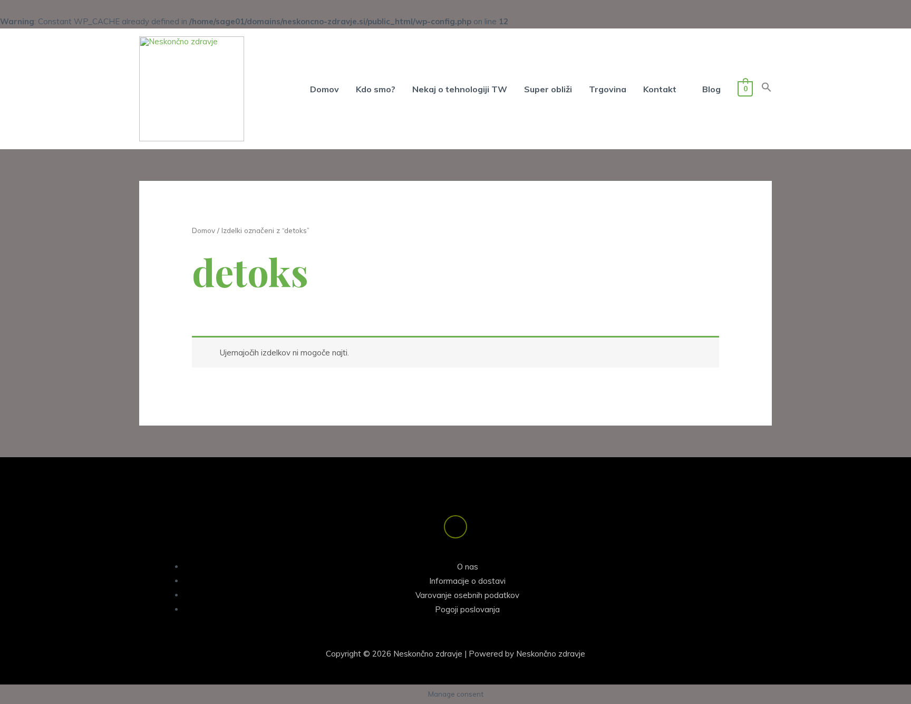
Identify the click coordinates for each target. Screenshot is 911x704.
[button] (766, 89)
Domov (203, 230)
